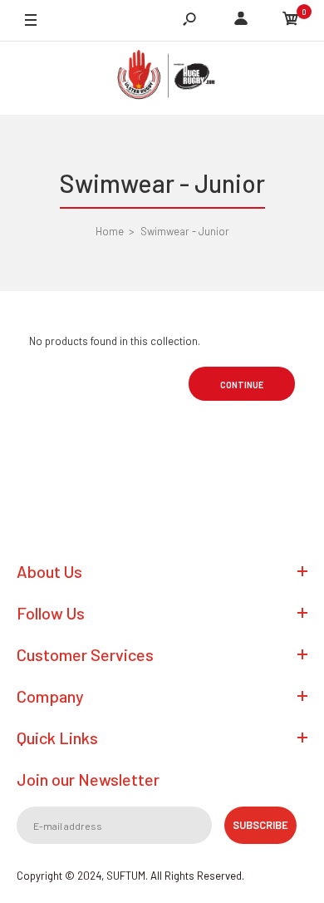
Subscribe (260, 824)
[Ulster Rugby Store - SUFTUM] (162, 78)
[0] (290, 21)
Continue (241, 384)
